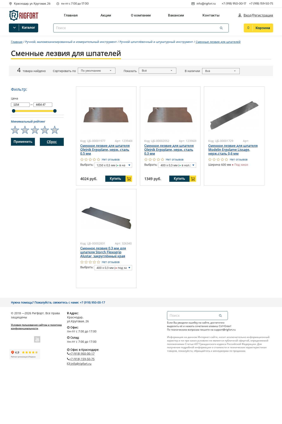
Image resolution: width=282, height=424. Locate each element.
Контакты (211, 15)
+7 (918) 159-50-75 (261, 3)
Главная (71, 15)
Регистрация (262, 15)
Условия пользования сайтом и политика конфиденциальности (36, 326)
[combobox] (96, 71)
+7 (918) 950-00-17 (234, 3)
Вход (247, 15)
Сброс (52, 141)
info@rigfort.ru (206, 3)
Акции (106, 15)
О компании (141, 15)
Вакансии (176, 15)
